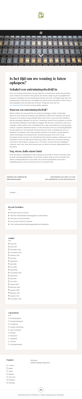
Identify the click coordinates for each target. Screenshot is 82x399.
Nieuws (11, 374)
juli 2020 (13, 264)
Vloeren (13, 341)
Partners (12, 380)
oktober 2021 (15, 255)
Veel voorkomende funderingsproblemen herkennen (29, 224)
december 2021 (15, 250)
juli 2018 (13, 278)
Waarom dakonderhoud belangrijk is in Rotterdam (29, 216)
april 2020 (13, 270)
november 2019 (15, 273)
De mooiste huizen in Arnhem (21, 221)
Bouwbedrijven (15, 318)
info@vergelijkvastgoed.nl (40, 363)
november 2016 (15, 299)
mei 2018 (13, 281)
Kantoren (13, 336)
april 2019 (13, 276)
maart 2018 (14, 284)
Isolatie (13, 333)
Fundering (14, 324)
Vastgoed (13, 339)
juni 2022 (13, 247)
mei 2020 (13, 267)
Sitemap (12, 383)
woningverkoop (16, 344)
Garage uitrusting (16, 327)
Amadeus (49, 395)
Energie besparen (16, 321)
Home (11, 368)
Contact (11, 365)
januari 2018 (14, 290)
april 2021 (13, 261)
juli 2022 (13, 244)
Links (11, 371)
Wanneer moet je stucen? (19, 213)
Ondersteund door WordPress (28, 395)
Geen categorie (15, 330)
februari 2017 (15, 293)
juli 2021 (13, 258)
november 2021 (15, 252)
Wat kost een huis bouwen (20, 218)
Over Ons (12, 377)
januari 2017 (14, 296)
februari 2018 (15, 287)
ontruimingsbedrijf (17, 105)
